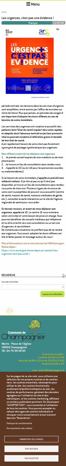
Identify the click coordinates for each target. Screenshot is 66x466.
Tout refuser (31, 448)
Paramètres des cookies (31, 439)
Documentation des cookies (19, 428)
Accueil (4, 12)
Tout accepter (31, 458)
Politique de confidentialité (19, 423)
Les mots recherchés (10, 282)
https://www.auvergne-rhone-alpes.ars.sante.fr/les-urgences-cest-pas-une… (30, 252)
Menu (35, 4)
